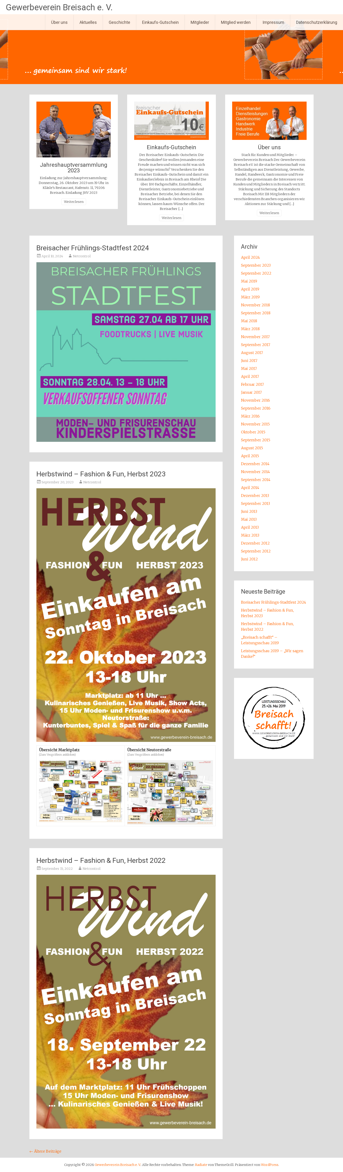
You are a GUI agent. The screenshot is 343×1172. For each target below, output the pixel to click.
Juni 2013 (249, 511)
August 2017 (252, 352)
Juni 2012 (249, 559)
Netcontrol (82, 256)
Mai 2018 (249, 321)
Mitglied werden (236, 22)
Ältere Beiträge (45, 1151)
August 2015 (252, 448)
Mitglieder (200, 22)
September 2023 (256, 265)
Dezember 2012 (255, 543)
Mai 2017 (249, 368)
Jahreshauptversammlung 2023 (73, 168)
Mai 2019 (249, 281)
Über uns (59, 22)
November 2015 (255, 424)
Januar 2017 (251, 392)
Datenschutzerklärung (316, 22)
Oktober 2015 (253, 432)
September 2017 (255, 344)
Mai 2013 (249, 519)
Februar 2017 (252, 384)
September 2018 (255, 313)
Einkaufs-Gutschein (160, 22)
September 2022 (256, 273)
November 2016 (255, 400)
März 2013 (250, 535)
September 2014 (255, 479)
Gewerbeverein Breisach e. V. (59, 7)
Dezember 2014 (255, 463)
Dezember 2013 (255, 495)
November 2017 (255, 336)
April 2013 (250, 527)
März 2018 (250, 328)
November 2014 (255, 471)
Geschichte (119, 22)
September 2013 (255, 503)
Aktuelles (88, 22)
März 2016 (250, 416)
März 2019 (250, 297)
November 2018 (255, 305)
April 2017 (250, 376)
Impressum (273, 22)
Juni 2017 (249, 360)
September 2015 (255, 440)
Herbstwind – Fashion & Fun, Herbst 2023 (101, 474)
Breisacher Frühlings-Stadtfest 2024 (92, 248)
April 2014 (250, 487)
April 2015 (250, 455)
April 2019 (250, 289)
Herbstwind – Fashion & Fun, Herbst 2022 (101, 860)
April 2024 (250, 257)
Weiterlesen (74, 202)
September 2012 (256, 551)
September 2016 (255, 408)
